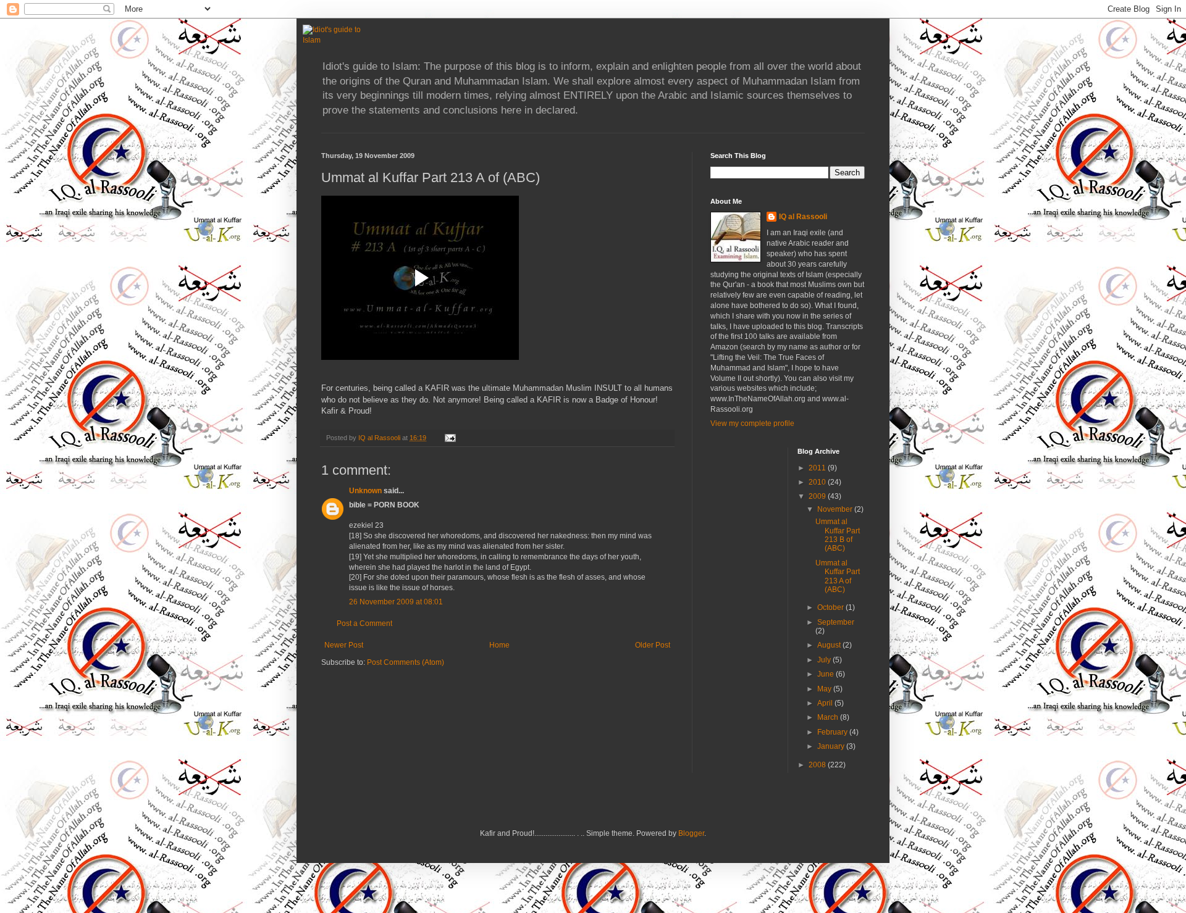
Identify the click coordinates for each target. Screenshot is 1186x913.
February (833, 732)
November (835, 509)
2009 (818, 496)
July (825, 660)
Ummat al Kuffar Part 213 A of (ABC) (837, 576)
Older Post (652, 645)
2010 (818, 482)
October (831, 607)
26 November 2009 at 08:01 (396, 602)
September (835, 622)
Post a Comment (364, 623)
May (825, 689)
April (826, 703)
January (831, 746)
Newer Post (343, 645)
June (826, 674)
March (828, 717)
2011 (818, 468)
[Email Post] (450, 437)
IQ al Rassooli (803, 216)
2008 (818, 765)
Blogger (691, 833)
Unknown (365, 490)
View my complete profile (752, 423)
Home (499, 645)
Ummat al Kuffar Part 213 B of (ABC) (837, 534)
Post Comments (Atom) (405, 662)
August (830, 645)
